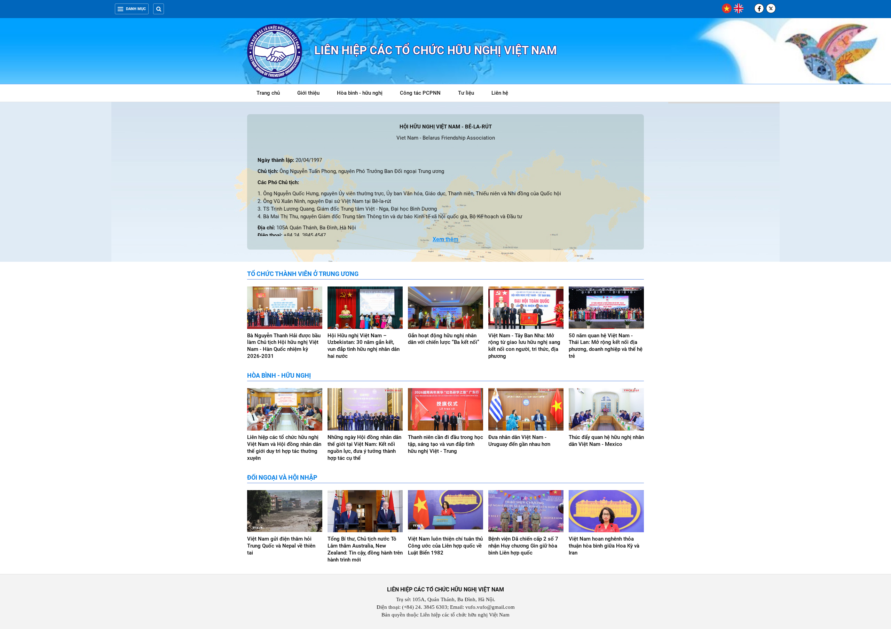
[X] (771, 8)
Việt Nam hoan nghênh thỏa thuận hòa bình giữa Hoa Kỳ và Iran (604, 546)
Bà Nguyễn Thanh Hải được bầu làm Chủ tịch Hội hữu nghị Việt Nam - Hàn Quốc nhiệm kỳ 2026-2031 (284, 346)
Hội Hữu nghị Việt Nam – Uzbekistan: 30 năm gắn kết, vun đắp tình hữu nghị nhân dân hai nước (364, 346)
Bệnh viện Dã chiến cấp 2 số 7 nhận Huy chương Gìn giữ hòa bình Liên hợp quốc (523, 546)
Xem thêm (445, 239)
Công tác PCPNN (420, 93)
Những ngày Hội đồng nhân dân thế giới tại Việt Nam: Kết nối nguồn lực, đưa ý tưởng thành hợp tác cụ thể (364, 447)
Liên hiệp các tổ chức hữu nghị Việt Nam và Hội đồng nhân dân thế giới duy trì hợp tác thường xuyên (284, 447)
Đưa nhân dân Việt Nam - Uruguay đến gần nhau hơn (519, 440)
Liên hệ (499, 93)
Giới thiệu (308, 93)
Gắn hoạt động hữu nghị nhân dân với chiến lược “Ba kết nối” (443, 339)
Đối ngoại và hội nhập (282, 477)
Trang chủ (268, 93)
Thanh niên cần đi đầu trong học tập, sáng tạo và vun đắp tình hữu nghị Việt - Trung (445, 444)
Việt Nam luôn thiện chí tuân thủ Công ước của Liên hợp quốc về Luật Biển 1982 (445, 546)
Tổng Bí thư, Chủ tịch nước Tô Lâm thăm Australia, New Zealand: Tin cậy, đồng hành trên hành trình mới (365, 549)
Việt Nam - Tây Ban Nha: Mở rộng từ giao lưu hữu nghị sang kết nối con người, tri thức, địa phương (524, 346)
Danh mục (136, 9)
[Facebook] (759, 8)
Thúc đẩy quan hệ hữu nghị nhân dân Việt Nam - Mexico (606, 440)
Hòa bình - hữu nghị (360, 93)
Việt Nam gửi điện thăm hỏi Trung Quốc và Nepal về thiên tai (281, 546)
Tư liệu (469, 94)
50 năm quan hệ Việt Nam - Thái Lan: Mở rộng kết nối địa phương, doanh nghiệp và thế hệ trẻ (605, 346)
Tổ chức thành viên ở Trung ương (302, 273)
